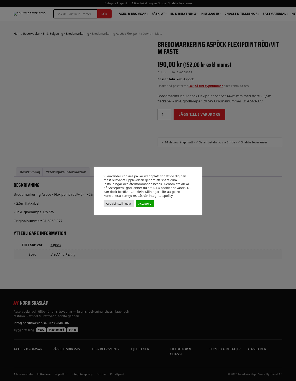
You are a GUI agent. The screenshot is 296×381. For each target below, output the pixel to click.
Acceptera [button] (144, 203)
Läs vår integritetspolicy (155, 195)
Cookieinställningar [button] (118, 203)
